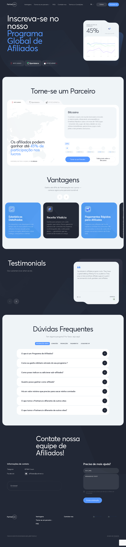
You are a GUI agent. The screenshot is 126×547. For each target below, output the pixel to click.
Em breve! (14, 486)
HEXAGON (116, 536)
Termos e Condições (76, 4)
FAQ (54, 4)
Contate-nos (62, 4)
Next (16, 301)
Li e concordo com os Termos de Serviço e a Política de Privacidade (100, 492)
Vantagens (28, 4)
